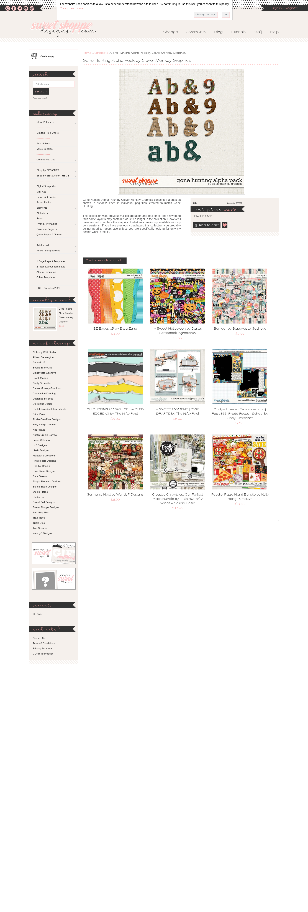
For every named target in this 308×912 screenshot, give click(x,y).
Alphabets (100, 53)
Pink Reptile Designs (44, 460)
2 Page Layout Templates (51, 266)
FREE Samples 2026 (48, 288)
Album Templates (46, 272)
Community (196, 32)
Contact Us (39, 638)
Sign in (276, 8)
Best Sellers (43, 143)
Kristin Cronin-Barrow (45, 434)
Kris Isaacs (39, 429)
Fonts (40, 218)
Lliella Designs (41, 450)
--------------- (43, 127)
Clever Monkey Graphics (47, 388)
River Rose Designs (44, 471)
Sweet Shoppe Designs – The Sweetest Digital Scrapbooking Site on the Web (66, 28)
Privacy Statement (43, 648)
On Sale (37, 614)
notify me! (200, 216)
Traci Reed (39, 517)
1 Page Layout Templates (51, 261)
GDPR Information (43, 653)
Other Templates (46, 277)
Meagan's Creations (44, 455)
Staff (257, 32)
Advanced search (40, 98)
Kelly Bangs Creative (44, 424)
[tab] (105, 260)
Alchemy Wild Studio (44, 352)
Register (291, 8)
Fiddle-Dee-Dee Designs (47, 419)
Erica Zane (39, 414)
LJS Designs (40, 445)
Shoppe (170, 32)
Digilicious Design (43, 403)
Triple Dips (39, 522)
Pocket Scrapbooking (48, 250)
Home (87, 53)
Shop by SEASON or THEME (53, 175)
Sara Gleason (40, 476)
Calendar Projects (47, 229)
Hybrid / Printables (47, 223)
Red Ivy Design (41, 465)
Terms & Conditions (44, 643)
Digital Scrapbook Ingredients (49, 409)
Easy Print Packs (46, 197)
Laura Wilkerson (42, 440)
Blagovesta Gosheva (44, 372)
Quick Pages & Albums (49, 234)
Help (274, 32)
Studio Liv (38, 497)
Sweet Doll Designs (44, 502)
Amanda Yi (39, 362)
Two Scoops (40, 528)
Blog (218, 32)
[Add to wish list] (225, 225)
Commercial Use (46, 159)
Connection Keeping (44, 393)
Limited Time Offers (48, 132)
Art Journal (43, 245)
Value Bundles (45, 148)
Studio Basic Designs (45, 486)
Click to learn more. (72, 8)
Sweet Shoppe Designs (46, 507)
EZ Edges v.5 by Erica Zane (115, 328)
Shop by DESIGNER (48, 170)
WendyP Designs (42, 533)
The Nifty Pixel (41, 512)
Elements (42, 207)
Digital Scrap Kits (46, 186)
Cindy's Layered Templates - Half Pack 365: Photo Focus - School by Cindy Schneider (240, 414)
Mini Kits (41, 191)
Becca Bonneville (42, 367)
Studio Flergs (40, 491)
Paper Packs (44, 202)
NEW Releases (45, 122)
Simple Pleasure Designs (47, 481)
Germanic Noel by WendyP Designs (115, 494)
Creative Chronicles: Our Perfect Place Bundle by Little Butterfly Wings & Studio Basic (177, 499)
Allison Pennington (43, 357)
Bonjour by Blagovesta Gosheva (240, 328)
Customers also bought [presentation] (105, 260)
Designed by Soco (43, 398)
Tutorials (238, 32)
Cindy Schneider (42, 383)
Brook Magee (40, 378)
